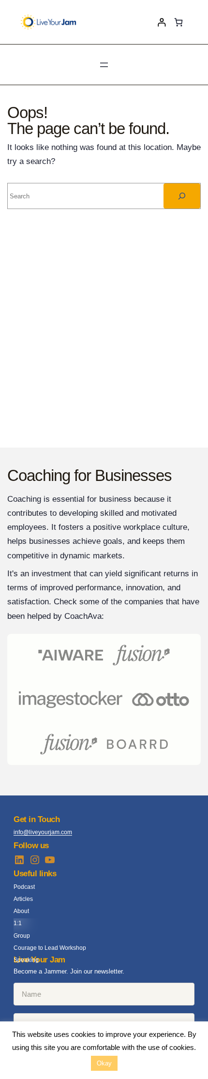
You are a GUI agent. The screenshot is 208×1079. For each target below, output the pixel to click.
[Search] (181, 196)
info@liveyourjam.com (43, 832)
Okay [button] (104, 1063)
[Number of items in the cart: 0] (178, 22)
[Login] (161, 22)
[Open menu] (104, 65)
